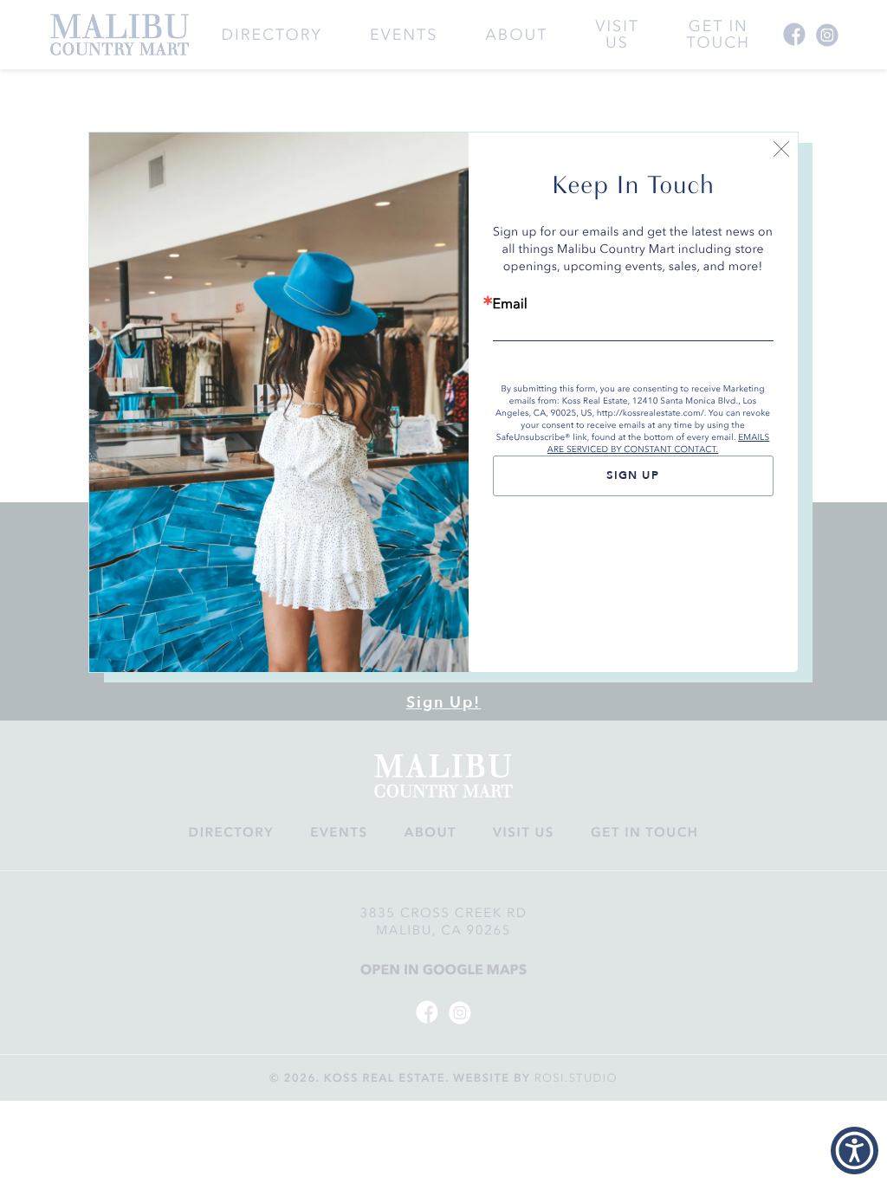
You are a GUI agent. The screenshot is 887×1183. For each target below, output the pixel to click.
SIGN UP (632, 475)
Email (510, 304)
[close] (781, 151)
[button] (854, 1150)
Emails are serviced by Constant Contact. (658, 443)
